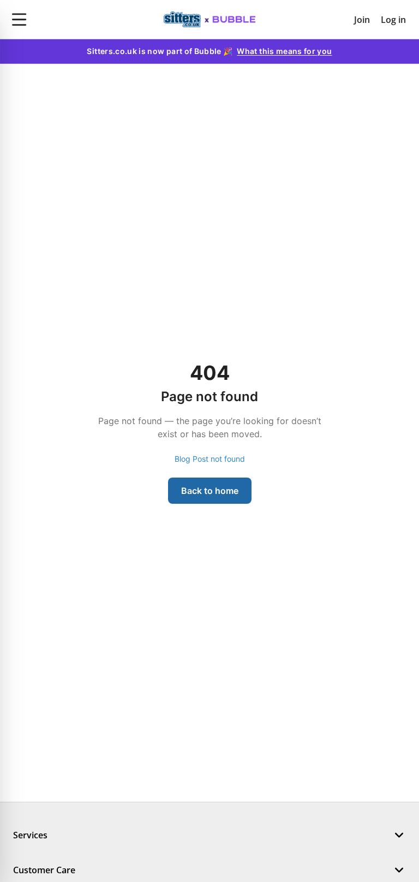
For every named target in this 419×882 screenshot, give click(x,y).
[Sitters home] (209, 19)
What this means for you (284, 51)
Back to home (209, 490)
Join (362, 20)
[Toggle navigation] (70, 19)
